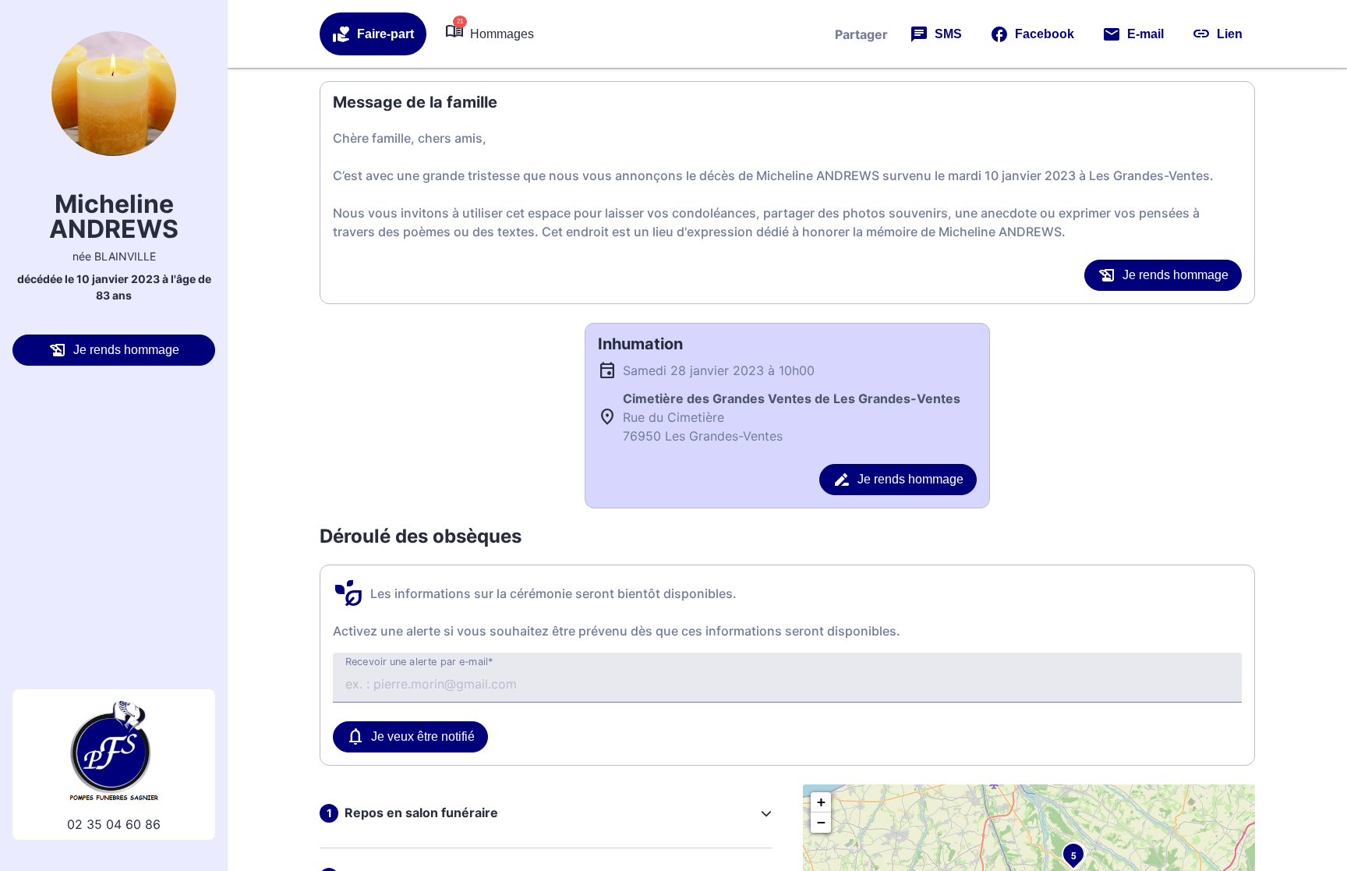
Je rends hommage (126, 349)
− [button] (821, 822)
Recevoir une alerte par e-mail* (419, 662)
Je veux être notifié (423, 736)
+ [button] (821, 802)
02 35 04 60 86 (114, 824)
